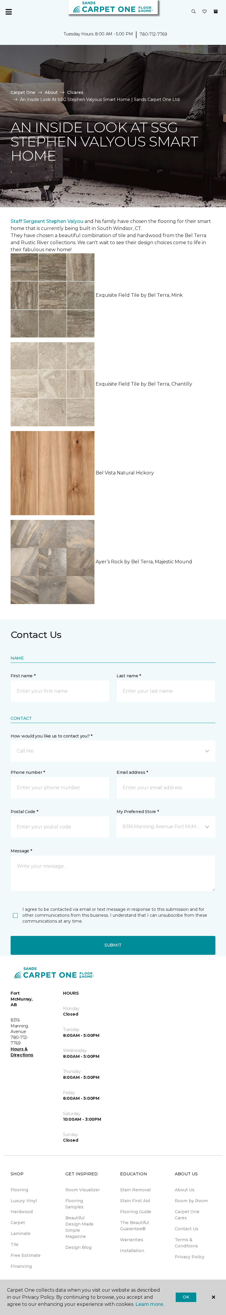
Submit (113, 945)
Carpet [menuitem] (18, 1222)
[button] (193, 11)
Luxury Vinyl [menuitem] (24, 1200)
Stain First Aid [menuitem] (135, 1200)
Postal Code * (24, 812)
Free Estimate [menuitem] (26, 1255)
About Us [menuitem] (185, 1189)
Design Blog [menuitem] (78, 1247)
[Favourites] (204, 11)
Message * (21, 851)
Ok (186, 1297)
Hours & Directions (22, 1052)
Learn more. (149, 1304)
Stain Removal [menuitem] (135, 1189)
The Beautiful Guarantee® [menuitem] (134, 1225)
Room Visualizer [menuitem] (82, 1189)
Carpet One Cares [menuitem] (187, 1215)
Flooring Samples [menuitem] (74, 1204)
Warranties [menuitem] (131, 1239)
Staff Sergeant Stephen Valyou (47, 221)
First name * (23, 676)
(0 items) (216, 11)
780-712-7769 (153, 34)
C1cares (75, 92)
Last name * (129, 676)
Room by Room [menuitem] (191, 1200)
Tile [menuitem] (15, 1244)
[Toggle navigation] (8, 12)
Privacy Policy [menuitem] (190, 1256)
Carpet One (23, 92)
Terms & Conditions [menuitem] (186, 1243)
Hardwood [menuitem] (22, 1211)
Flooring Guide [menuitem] (135, 1211)
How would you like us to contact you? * (51, 736)
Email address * (132, 772)
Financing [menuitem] (21, 1266)
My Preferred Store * (138, 812)
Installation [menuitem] (132, 1250)
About (51, 92)
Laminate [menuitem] (21, 1233)
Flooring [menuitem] (19, 1189)
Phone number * (28, 772)
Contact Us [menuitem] (186, 1228)
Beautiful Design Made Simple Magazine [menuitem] (79, 1227)
